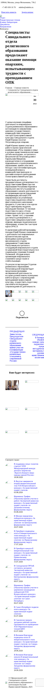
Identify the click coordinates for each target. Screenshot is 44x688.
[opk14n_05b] (28, 302)
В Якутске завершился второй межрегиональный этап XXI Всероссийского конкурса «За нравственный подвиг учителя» (25, 485)
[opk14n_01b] (35, 302)
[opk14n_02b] (8, 293)
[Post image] (12, 385)
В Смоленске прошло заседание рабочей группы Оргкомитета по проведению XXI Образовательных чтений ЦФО (26, 624)
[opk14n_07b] (15, 302)
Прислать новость (8, 12)
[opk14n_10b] (28, 293)
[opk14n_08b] (8, 302)
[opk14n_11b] (22, 293)
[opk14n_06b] (22, 302)
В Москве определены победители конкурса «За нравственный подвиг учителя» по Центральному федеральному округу (25, 520)
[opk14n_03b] (15, 293)
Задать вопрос (27, 12)
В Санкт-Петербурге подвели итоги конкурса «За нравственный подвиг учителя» (26, 610)
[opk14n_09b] (35, 293)
